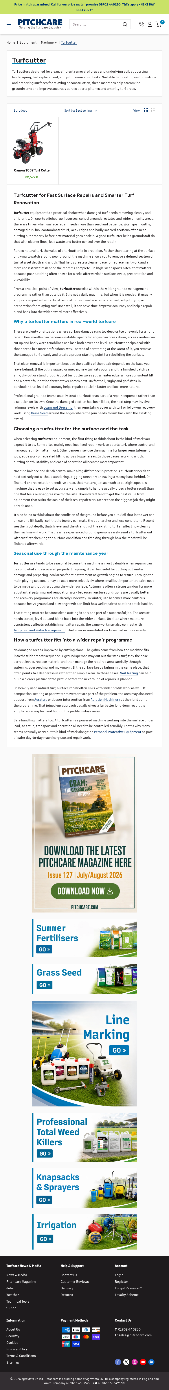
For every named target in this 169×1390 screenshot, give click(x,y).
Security (12, 1336)
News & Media (16, 1275)
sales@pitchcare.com (135, 1335)
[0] (159, 24)
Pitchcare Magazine (21, 1281)
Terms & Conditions (21, 1355)
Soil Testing (129, 673)
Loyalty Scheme (127, 1294)
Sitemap (12, 1362)
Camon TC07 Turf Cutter (32, 170)
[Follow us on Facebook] (118, 1362)
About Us (13, 1329)
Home (11, 42)
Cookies (12, 1342)
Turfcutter (69, 42)
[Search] (124, 24)
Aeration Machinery (105, 699)
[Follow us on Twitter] (126, 1362)
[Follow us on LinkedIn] (151, 1362)
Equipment (28, 42)
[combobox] (94, 24)
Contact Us (69, 1275)
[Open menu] (9, 24)
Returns (67, 1294)
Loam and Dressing (58, 407)
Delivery (67, 1288)
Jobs (10, 1288)
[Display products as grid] (146, 110)
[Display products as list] (153, 110)
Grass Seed (39, 413)
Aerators (40, 699)
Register (121, 1281)
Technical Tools (17, 1301)
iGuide (11, 1308)
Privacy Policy (17, 1349)
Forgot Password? (128, 1288)
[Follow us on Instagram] (135, 1362)
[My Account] (150, 24)
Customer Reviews (75, 1281)
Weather (12, 1294)
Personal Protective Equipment (117, 732)
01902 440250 (129, 1329)
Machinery (49, 42)
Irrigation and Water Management (39, 630)
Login (119, 1275)
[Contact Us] (141, 24)
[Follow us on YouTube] (143, 1362)
